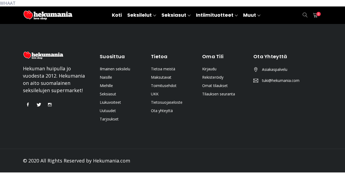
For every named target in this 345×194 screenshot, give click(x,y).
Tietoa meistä (163, 68)
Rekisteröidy (212, 77)
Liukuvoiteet (110, 102)
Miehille (106, 85)
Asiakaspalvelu (274, 69)
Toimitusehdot (164, 85)
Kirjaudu (209, 68)
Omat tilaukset (215, 85)
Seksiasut (108, 93)
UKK (154, 93)
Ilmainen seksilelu (115, 68)
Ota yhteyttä (162, 110)
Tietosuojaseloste (166, 102)
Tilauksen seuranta (218, 93)
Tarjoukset (109, 119)
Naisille (106, 77)
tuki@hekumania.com (280, 80)
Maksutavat (161, 77)
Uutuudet (108, 110)
